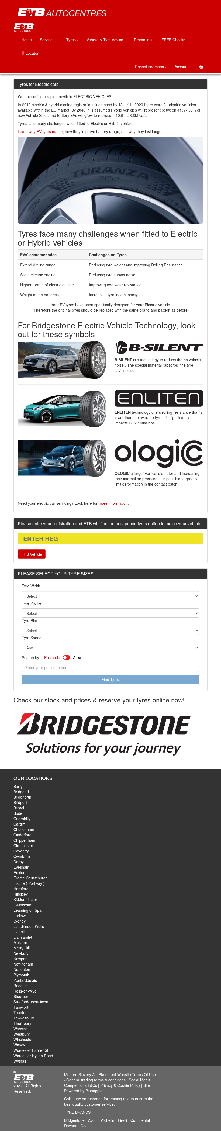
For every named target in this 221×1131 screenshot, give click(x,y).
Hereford (21, 888)
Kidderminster (25, 899)
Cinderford (22, 834)
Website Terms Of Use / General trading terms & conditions (110, 1077)
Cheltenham (23, 829)
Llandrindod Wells (28, 926)
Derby (18, 861)
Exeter (19, 872)
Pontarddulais (25, 980)
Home (27, 39)
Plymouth (21, 974)
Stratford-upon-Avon (30, 1001)
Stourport (21, 996)
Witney (19, 1045)
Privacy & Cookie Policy (120, 1085)
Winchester (23, 1039)
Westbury (21, 1034)
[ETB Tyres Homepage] (62, 12)
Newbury (21, 953)
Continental (140, 1120)
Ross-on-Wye (25, 991)
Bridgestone (74, 1120)
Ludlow (19, 915)
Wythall (19, 1061)
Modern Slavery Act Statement (90, 1074)
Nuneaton (21, 969)
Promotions (143, 39)
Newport (20, 958)
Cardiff (19, 824)
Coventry (21, 851)
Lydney (19, 921)
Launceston (23, 904)
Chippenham (24, 840)
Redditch (21, 985)
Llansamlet (22, 937)
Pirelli (123, 1120)
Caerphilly (21, 818)
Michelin (107, 1120)
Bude (17, 813)
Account (181, 66)
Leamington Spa (27, 910)
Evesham (21, 867)
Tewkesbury (23, 1018)
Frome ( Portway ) (28, 883)
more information (113, 503)
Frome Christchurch (30, 878)
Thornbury (22, 1023)
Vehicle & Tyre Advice (105, 39)
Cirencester (23, 845)
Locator (32, 53)
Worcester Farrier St (30, 1050)
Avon (92, 1120)
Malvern (20, 942)
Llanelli (19, 931)
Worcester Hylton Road (33, 1055)
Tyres (71, 39)
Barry (18, 786)
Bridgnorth (22, 797)
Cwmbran (21, 856)
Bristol (18, 807)
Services (48, 39)
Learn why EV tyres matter (40, 131)
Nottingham (23, 964)
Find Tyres (111, 679)
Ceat (85, 1125)
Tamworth (21, 1007)
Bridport (20, 802)
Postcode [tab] (52, 657)
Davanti (71, 1125)
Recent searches (149, 66)
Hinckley (20, 894)
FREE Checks (173, 39)
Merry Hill (21, 948)
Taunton (20, 1012)
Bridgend (21, 791)
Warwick (20, 1028)
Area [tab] (77, 657)
